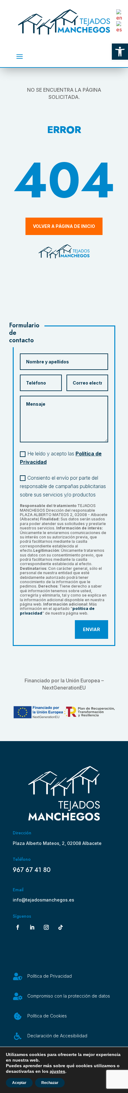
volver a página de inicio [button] (64, 226)
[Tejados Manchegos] (64, 819)
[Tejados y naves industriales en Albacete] (64, 22)
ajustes (57, 1071)
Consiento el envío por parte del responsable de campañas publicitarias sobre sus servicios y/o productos (63, 486)
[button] (20, 56)
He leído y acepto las (61, 457)
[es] (120, 27)
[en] (120, 15)
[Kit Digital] (64, 713)
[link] (120, 52)
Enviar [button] (91, 629)
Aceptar (19, 1083)
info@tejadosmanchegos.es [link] (43, 899)
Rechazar (49, 1083)
